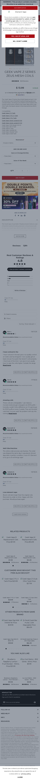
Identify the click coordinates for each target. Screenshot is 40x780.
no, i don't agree (20, 41)
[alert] (20, 773)
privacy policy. (26, 774)
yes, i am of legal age (20, 36)
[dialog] (20, 390)
